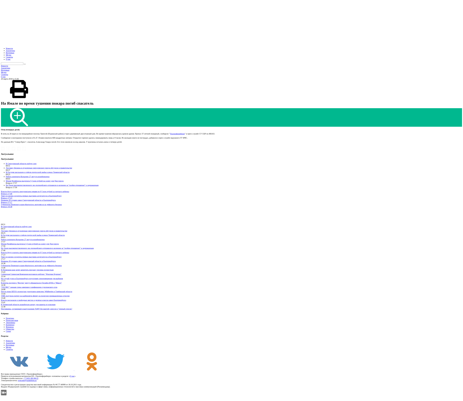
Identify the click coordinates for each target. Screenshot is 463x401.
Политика (10, 318)
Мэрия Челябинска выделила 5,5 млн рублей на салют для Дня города (35, 181)
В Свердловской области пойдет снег (21, 164)
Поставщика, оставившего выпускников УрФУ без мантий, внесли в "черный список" (36, 309)
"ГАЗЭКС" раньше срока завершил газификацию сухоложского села (29, 287)
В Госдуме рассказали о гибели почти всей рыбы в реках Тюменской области (38, 172)
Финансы (10, 327)
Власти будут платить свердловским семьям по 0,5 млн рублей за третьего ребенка (35, 253)
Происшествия (12, 320)
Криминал (10, 325)
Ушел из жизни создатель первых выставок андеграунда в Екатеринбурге (31, 257)
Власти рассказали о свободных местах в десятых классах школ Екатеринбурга (33, 300)
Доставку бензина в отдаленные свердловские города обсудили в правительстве (39, 168)
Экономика (10, 323)
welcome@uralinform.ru (27, 380)
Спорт (8, 331)
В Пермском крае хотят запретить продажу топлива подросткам (27, 270)
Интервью (10, 53)
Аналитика (10, 51)
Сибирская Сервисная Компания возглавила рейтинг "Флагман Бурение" (31, 274)
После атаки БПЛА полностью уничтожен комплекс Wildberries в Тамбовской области (36, 292)
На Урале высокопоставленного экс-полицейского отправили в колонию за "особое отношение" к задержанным (52, 185)
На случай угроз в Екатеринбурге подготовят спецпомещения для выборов (32, 279)
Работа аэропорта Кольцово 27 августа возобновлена (27, 177)
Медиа (8, 55)
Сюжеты (9, 57)
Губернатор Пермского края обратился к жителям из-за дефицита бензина (31, 266)
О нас (8, 59)
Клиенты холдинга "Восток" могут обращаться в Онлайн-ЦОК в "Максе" (31, 283)
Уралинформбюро (177, 134)
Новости (9, 48)
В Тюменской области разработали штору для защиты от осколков (28, 305)
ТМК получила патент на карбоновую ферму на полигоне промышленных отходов (35, 296)
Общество (10, 329)
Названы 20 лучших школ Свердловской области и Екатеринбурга (28, 261)
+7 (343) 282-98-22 (30, 378)
